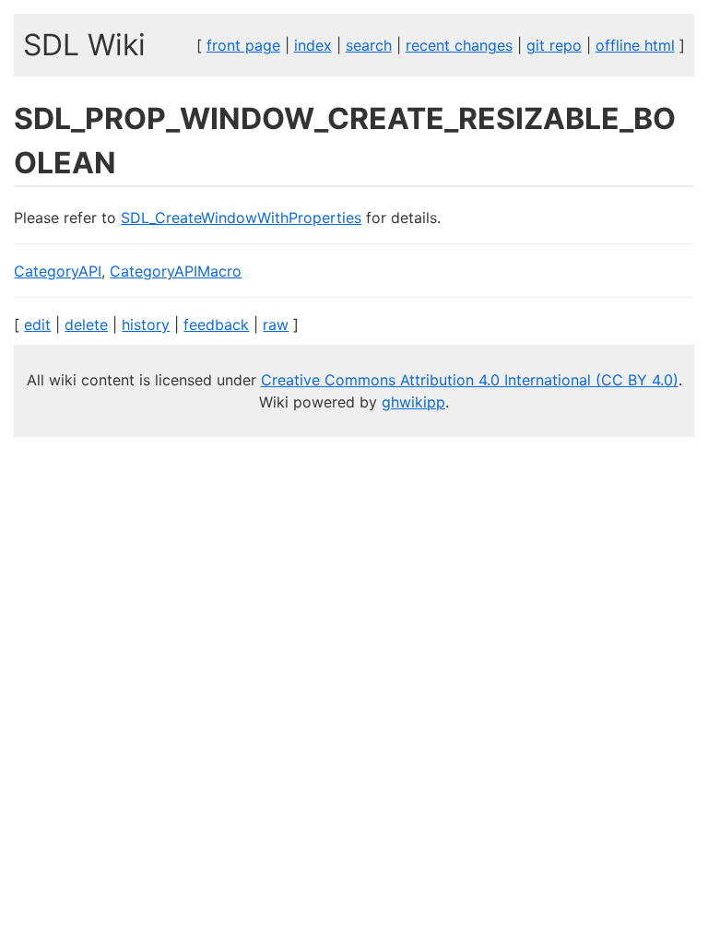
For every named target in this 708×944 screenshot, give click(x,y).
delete (86, 324)
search (369, 45)
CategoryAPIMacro (176, 271)
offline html (635, 45)
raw (276, 324)
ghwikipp (413, 402)
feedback (216, 324)
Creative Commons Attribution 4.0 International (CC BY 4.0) (469, 380)
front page (243, 45)
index (313, 45)
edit (37, 324)
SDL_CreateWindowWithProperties (241, 217)
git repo (554, 45)
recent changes (459, 45)
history (146, 324)
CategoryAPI (57, 271)
